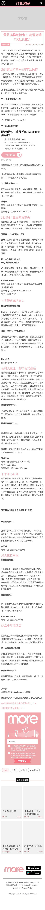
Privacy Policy (27, 888)
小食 (14, 770)
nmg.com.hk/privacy (27, 748)
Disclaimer (17, 888)
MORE (4, 817)
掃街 (23, 770)
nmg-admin (30, 44)
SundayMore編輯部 (7, 852)
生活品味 (5, 44)
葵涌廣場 (34, 770)
